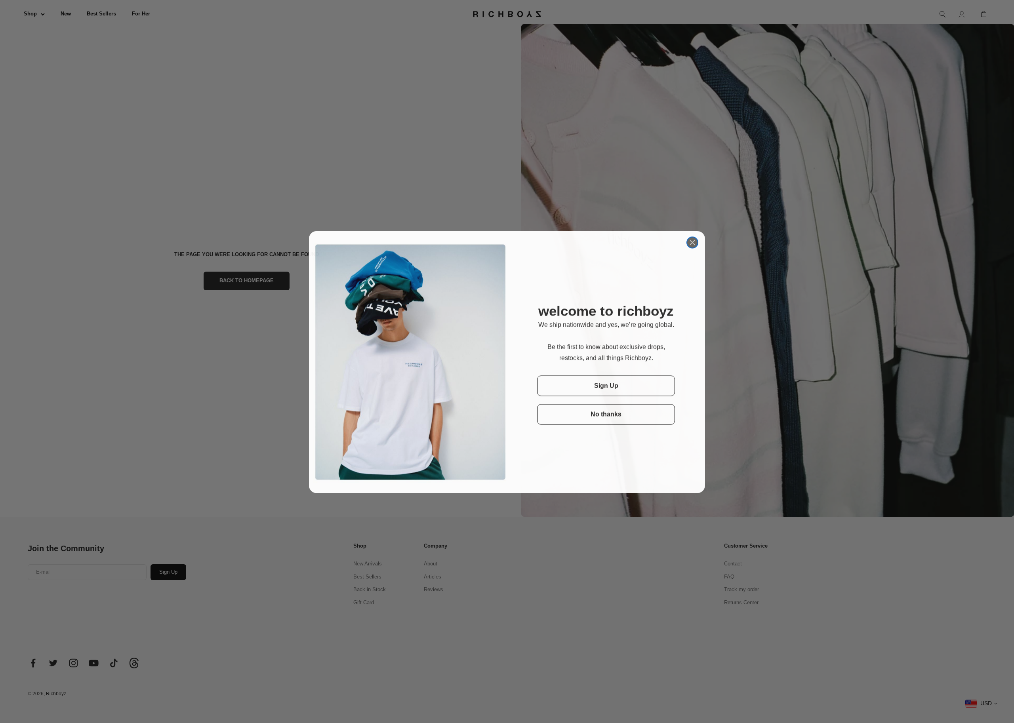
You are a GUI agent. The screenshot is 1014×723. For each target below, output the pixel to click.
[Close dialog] (692, 241)
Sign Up (606, 385)
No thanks (606, 413)
